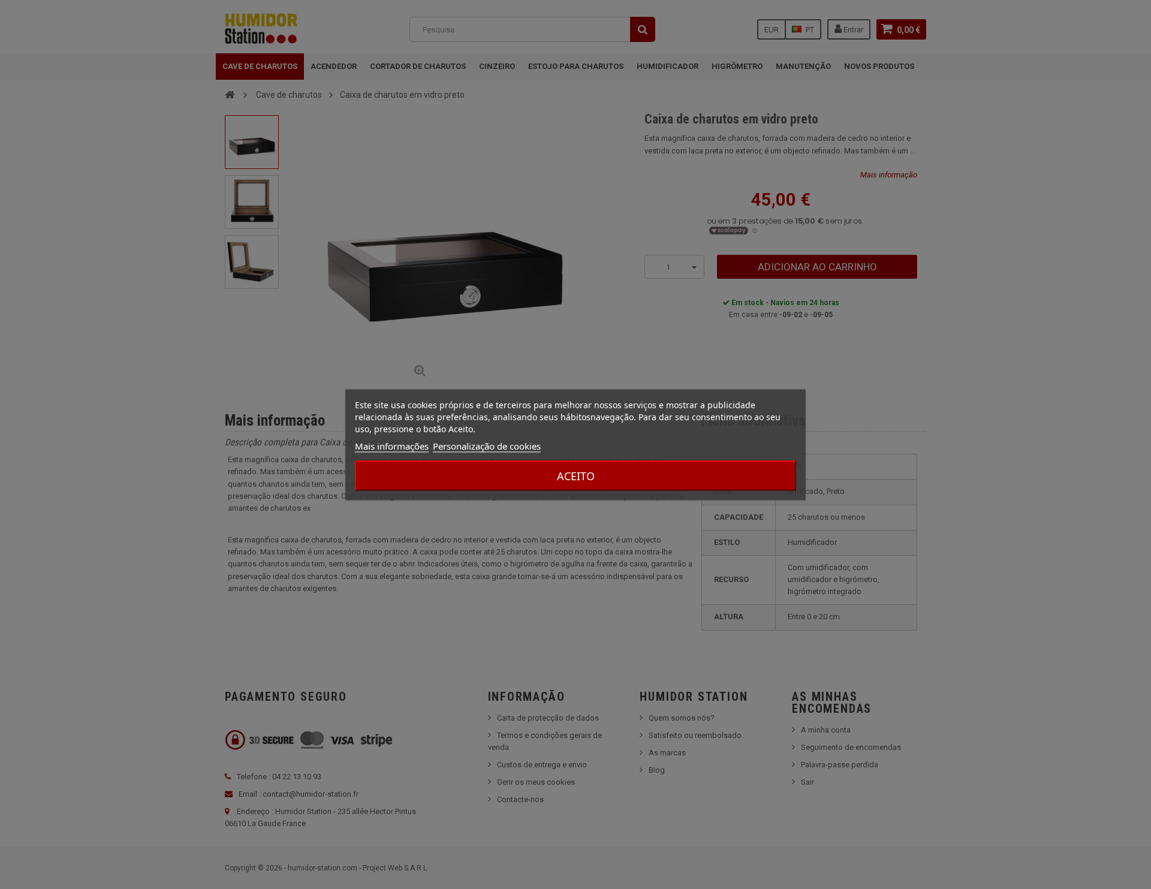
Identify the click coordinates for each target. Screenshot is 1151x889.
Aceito (576, 475)
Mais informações (392, 445)
